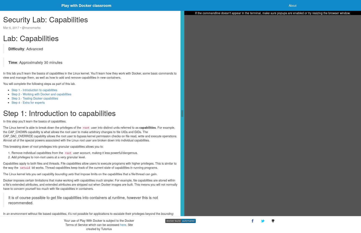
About (292, 5)
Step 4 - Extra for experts (28, 102)
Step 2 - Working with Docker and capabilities (41, 94)
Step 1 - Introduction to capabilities (34, 90)
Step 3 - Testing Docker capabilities (34, 98)
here (123, 225)
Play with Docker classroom (86, 5)
